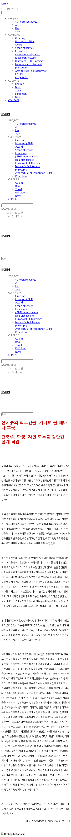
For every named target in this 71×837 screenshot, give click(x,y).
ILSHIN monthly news (27, 54)
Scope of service (24, 47)
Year (17, 31)
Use (17, 28)
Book (18, 87)
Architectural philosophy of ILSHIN (33, 173)
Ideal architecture (25, 57)
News (18, 97)
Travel (18, 90)
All (16, 25)
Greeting (20, 38)
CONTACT (13, 100)
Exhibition (21, 93)
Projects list (21, 77)
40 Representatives (26, 21)
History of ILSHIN (24, 41)
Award (19, 44)
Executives (21, 51)
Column (19, 84)
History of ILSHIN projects (29, 61)
